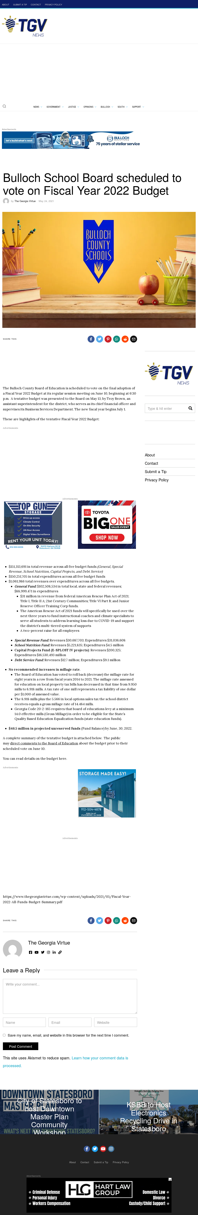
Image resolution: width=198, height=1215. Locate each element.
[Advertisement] (99, 73)
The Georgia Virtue (25, 201)
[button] (4, 106)
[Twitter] (95, 1149)
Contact (151, 463)
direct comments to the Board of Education (44, 743)
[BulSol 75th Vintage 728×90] (72, 139)
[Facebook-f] (87, 1149)
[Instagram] (111, 1149)
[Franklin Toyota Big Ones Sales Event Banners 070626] (107, 524)
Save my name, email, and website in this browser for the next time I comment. (68, 1035)
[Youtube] (103, 1149)
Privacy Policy (157, 480)
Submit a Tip (155, 471)
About (150, 455)
